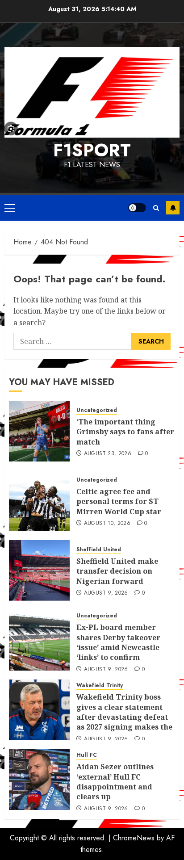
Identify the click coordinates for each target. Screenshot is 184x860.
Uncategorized (96, 410)
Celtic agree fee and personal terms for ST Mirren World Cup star (118, 501)
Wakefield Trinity (99, 685)
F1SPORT (92, 150)
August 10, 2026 (107, 523)
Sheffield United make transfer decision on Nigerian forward (117, 571)
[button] (9, 208)
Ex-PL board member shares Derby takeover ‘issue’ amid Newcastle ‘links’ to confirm (118, 642)
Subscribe (173, 207)
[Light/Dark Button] (137, 207)
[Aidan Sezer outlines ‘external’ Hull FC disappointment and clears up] (39, 779)
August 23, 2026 (107, 453)
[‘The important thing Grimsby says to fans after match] (39, 431)
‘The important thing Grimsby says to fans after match (125, 432)
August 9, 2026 (106, 593)
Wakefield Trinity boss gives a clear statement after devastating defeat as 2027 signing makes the (124, 712)
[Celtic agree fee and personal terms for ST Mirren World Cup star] (39, 500)
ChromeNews (134, 838)
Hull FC (86, 755)
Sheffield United (98, 550)
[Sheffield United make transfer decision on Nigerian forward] (39, 570)
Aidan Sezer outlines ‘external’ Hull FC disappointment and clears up (115, 781)
